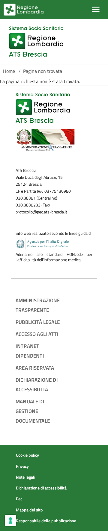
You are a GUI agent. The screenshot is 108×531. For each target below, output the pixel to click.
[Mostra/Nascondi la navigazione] (95, 9)
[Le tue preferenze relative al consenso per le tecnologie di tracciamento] (10, 520)
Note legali (25, 477)
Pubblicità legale (38, 322)
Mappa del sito (29, 510)
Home (9, 71)
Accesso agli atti (37, 334)
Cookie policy (27, 455)
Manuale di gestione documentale (33, 411)
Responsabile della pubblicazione (46, 520)
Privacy (22, 466)
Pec (19, 498)
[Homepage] (36, 41)
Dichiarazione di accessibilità (41, 488)
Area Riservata (35, 368)
